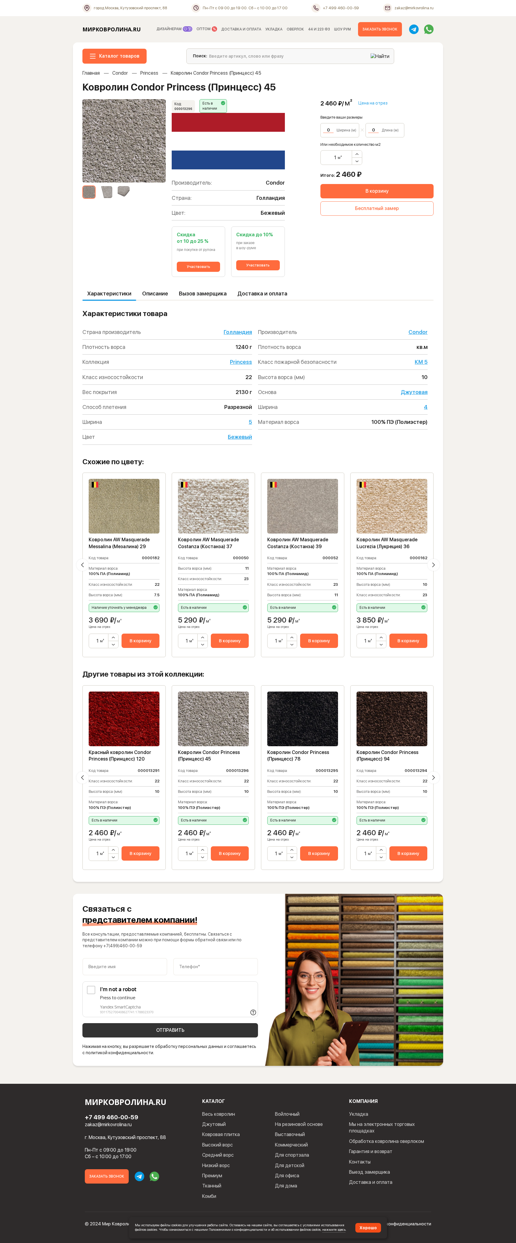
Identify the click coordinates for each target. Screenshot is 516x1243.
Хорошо (368, 1227)
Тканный (211, 1186)
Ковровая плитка (221, 1134)
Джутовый (214, 1124)
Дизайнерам (169, 29)
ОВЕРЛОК (295, 29)
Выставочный (290, 1134)
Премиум (212, 1175)
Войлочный (287, 1114)
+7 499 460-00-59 (111, 1117)
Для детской (289, 1165)
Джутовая (414, 392)
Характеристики (109, 293)
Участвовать (198, 267)
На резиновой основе (299, 1124)
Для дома (286, 1186)
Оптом (203, 29)
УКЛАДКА (273, 29)
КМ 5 (421, 362)
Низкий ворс (216, 1165)
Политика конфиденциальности (398, 1224)
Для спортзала (292, 1155)
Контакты (360, 1162)
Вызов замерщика (203, 293)
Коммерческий (291, 1145)
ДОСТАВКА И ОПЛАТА (241, 29)
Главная (91, 73)
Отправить (170, 1030)
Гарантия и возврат (370, 1151)
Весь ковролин (218, 1114)
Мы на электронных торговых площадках (382, 1127)
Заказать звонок (380, 29)
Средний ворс (218, 1155)
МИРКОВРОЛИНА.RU (111, 29)
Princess (149, 73)
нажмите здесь (333, 1229)
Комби (209, 1196)
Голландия (238, 332)
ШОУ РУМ (342, 29)
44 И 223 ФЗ (319, 29)
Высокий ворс (217, 1145)
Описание (155, 293)
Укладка (358, 1114)
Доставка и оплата (262, 293)
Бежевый (240, 437)
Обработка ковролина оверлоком (386, 1141)
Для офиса (287, 1175)
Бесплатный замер (377, 208)
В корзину (377, 191)
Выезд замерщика (369, 1172)
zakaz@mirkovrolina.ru (108, 1124)
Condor (120, 73)
